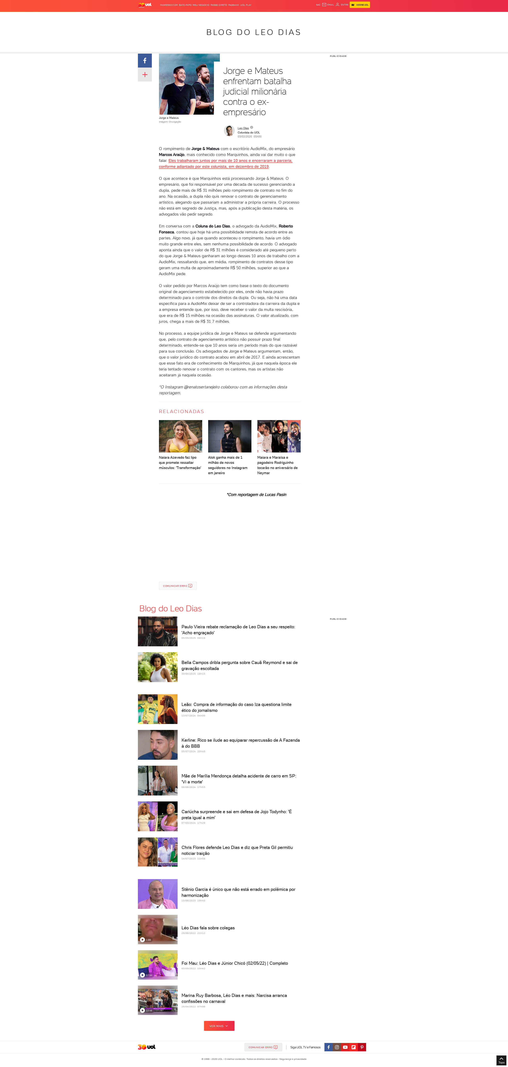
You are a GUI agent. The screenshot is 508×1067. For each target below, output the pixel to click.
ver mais (217, 1026)
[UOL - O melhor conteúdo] (145, 5)
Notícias (183, 15)
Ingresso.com (169, 5)
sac (318, 4)
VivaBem (283, 15)
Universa (270, 15)
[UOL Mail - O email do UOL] (328, 4)
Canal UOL (310, 15)
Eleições (169, 15)
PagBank (233, 5)
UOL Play (245, 5)
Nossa (323, 15)
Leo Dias (243, 128)
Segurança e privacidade (292, 1059)
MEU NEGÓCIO (201, 5)
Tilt (292, 15)
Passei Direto (219, 5)
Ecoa (299, 15)
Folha (233, 15)
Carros (208, 15)
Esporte (245, 15)
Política (196, 15)
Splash (257, 15)
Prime (338, 15)
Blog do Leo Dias (254, 32)
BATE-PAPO (185, 5)
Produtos (145, 15)
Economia (221, 15)
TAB (331, 15)
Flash (157, 15)
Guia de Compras (363, 15)
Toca (346, 15)
